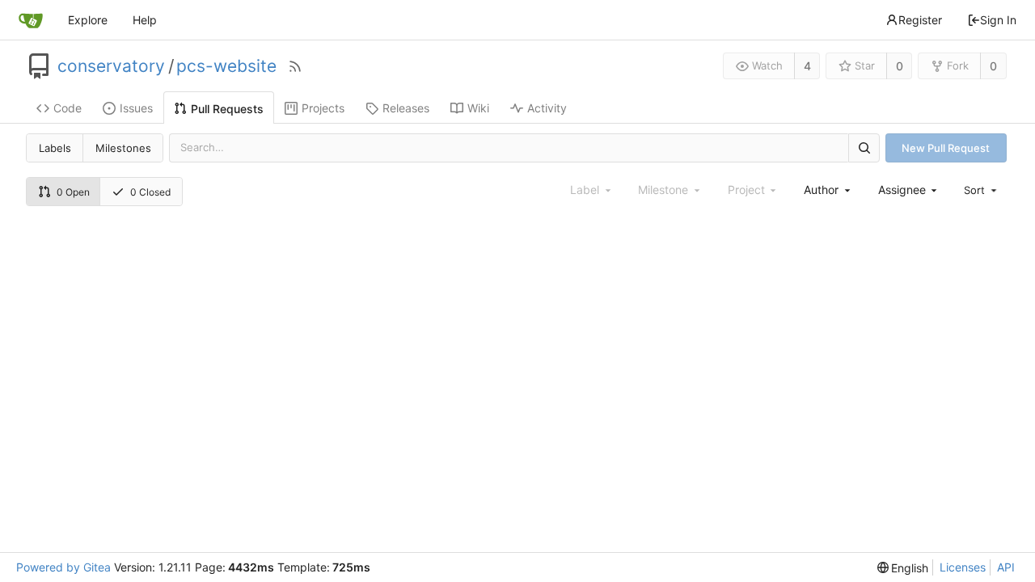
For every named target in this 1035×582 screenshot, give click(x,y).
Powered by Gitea (63, 567)
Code (67, 108)
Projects (323, 108)
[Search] (863, 147)
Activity (547, 108)
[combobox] (828, 189)
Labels (55, 147)
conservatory (111, 66)
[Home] (30, 20)
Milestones (123, 147)
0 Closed (150, 192)
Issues (136, 108)
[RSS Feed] (295, 66)
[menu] (981, 190)
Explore (88, 20)
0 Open (73, 192)
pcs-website (226, 66)
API (1006, 567)
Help (145, 20)
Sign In (998, 20)
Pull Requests (227, 109)
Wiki (478, 108)
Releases (405, 108)
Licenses (963, 567)
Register (920, 20)
